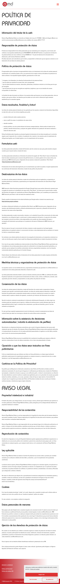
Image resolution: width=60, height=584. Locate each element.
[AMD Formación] (8, 6)
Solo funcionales (33, 579)
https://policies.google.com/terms (10, 201)
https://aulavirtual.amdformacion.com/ (11, 162)
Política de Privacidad (7, 569)
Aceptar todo (41, 574)
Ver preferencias (49, 579)
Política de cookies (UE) (7, 571)
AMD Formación (6, 581)
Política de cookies (34, 569)
